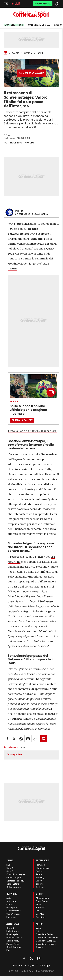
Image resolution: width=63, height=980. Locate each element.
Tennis (39, 874)
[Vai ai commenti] (43, 738)
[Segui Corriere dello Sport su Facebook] (24, 958)
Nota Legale (12, 934)
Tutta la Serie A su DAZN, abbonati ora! (32, 431)
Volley (39, 880)
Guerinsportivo (13, 910)
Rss (37, 910)
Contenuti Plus (14, 25)
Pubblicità (40, 907)
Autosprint (11, 901)
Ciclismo (40, 887)
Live (17, 4)
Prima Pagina (42, 901)
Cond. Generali (13, 947)
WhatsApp (45, 965)
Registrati (40, 917)
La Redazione (12, 931)
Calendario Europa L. (46, 940)
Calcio (58, 25)
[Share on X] (14, 738)
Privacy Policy (12, 944)
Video (38, 928)
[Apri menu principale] (6, 4)
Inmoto (9, 904)
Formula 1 (40, 865)
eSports (39, 884)
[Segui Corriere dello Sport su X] (31, 958)
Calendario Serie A (39, 25)
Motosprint (11, 907)
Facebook (18, 965)
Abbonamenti (42, 898)
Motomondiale (43, 868)
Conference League (16, 880)
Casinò (39, 947)
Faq (8, 950)
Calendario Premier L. (46, 944)
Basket (39, 871)
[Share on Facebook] (7, 738)
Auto (8, 898)
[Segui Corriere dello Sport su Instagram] (39, 958)
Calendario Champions (47, 937)
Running (40, 877)
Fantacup (11, 917)
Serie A (28, 53)
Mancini (29, 142)
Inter (40, 53)
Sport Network (13, 914)
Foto (38, 931)
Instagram (29, 965)
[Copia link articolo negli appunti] (34, 738)
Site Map (40, 914)
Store (38, 904)
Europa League (13, 877)
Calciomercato (13, 887)
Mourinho (16, 142)
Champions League (15, 874)
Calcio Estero (12, 884)
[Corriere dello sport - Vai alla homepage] (31, 14)
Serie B (9, 871)
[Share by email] (28, 738)
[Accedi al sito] (57, 4)
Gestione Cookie (14, 937)
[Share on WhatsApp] (21, 738)
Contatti (10, 928)
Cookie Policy (12, 940)
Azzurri (12, 268)
